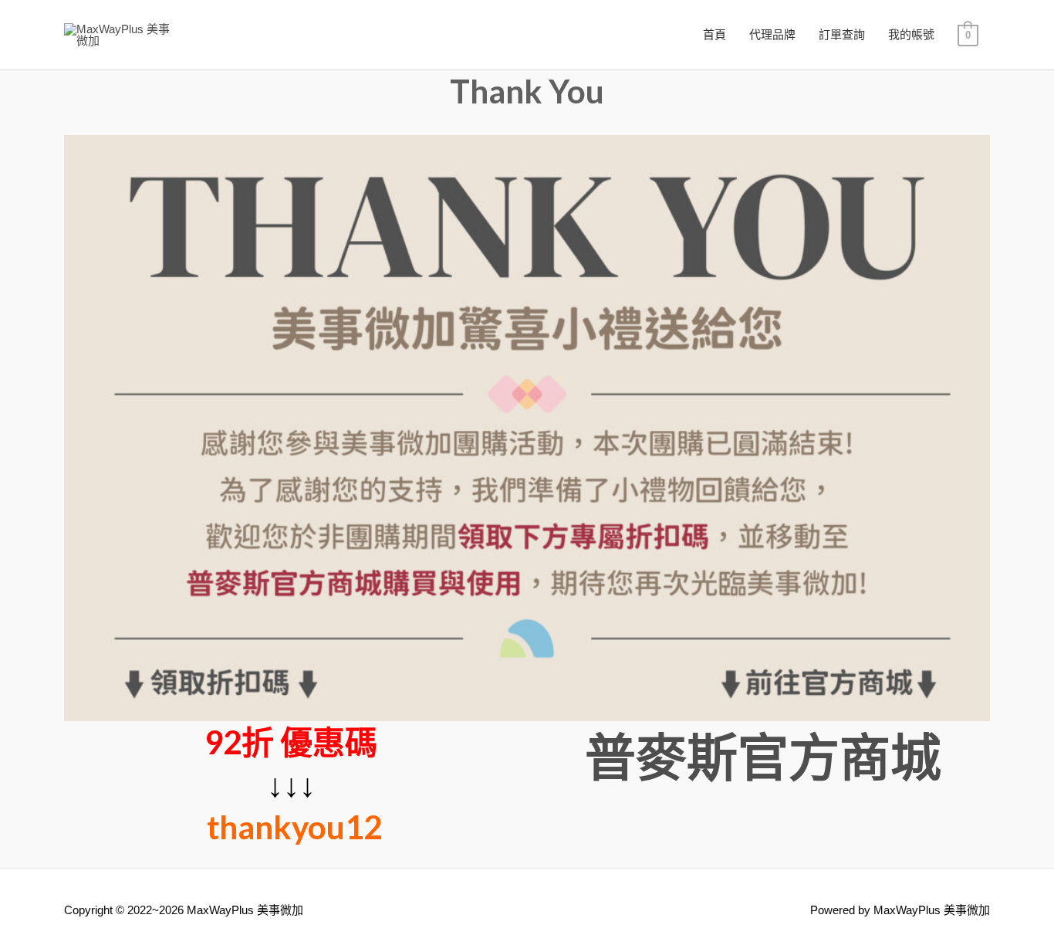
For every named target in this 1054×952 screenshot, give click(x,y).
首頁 (714, 34)
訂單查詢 (842, 34)
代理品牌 (772, 34)
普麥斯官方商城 (763, 756)
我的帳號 (911, 34)
